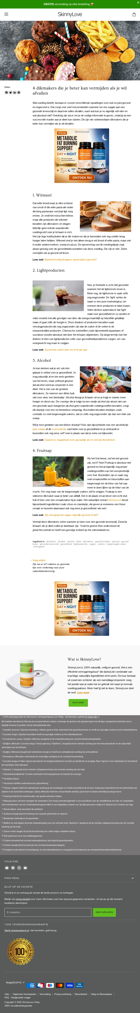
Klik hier (78, 703)
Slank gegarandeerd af (16, 930)
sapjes (92, 544)
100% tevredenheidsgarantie (18, 1005)
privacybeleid (23, 899)
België (14, 982)
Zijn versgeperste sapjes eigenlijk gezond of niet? (71, 514)
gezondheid (66, 544)
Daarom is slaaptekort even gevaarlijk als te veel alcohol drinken (80, 439)
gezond (115, 541)
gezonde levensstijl (49, 544)
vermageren (39, 546)
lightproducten (80, 544)
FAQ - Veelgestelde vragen (17, 997)
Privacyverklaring (62, 994)
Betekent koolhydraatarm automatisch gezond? (71, 259)
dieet (78, 541)
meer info (92, 717)
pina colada (39, 429)
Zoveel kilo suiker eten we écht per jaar (66, 349)
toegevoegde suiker (116, 544)
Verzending (45, 994)
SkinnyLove (114, 499)
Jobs (6, 994)
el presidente (59, 429)
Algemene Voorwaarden (24, 994)
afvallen (61, 541)
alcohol (70, 541)
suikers (101, 544)
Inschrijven (104, 912)
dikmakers (88, 541)
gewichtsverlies (102, 541)
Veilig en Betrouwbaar (101, 994)
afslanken (51, 541)
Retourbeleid (81, 994)
